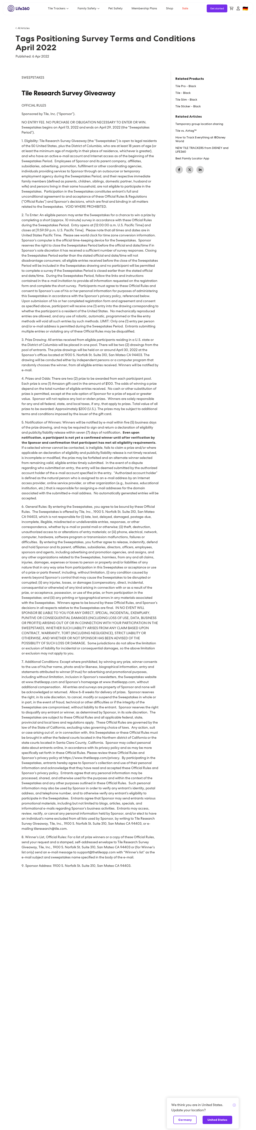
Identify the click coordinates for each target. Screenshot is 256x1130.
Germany (185, 1120)
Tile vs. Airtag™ (186, 131)
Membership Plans (144, 8)
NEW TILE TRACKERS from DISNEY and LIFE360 (201, 150)
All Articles (24, 28)
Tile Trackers (56, 8)
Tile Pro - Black (185, 86)
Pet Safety (115, 8)
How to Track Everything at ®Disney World (200, 139)
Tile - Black (183, 93)
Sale (185, 8)
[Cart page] (231, 8)
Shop (169, 8)
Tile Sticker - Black (188, 106)
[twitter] (189, 169)
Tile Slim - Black (186, 100)
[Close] (234, 1105)
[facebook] (179, 169)
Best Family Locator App (192, 158)
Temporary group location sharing (199, 124)
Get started (217, 8)
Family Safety (87, 8)
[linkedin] (200, 169)
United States (217, 1120)
